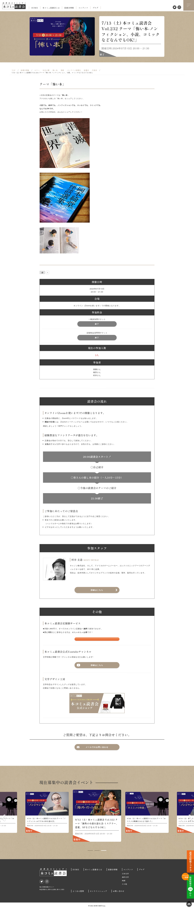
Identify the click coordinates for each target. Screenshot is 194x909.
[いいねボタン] (42, 272)
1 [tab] (90, 850)
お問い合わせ (118, 891)
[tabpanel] (97, 816)
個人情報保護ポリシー (47, 887)
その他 (124, 884)
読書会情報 (69, 7)
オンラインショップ (98, 891)
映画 (123, 880)
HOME (34, 7)
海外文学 (125, 877)
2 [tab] (97, 850)
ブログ (95, 7)
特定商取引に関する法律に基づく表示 (52, 889)
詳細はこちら (97, 590)
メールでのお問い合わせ (97, 747)
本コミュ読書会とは (51, 7)
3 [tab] (103, 850)
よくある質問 (78, 891)
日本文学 (125, 873)
